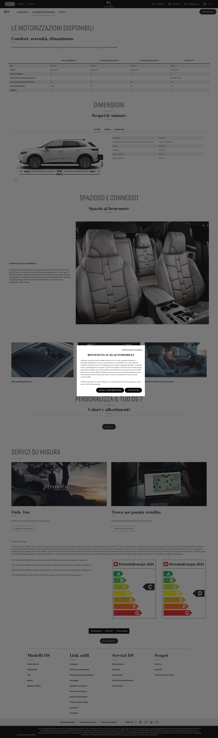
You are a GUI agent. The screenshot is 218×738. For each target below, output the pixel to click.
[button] (132, 350)
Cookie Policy (131, 382)
